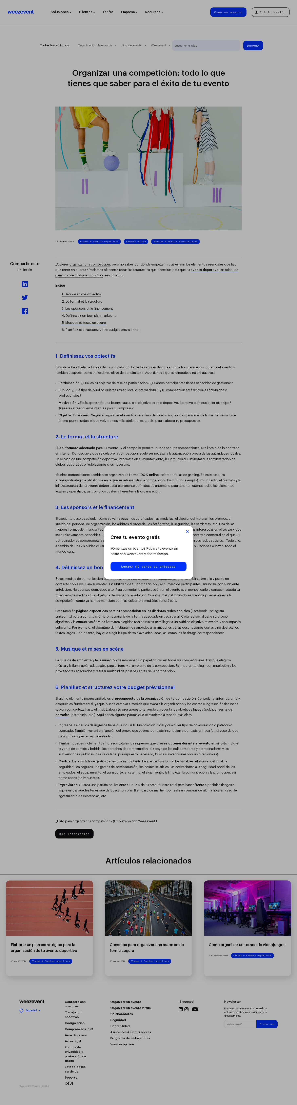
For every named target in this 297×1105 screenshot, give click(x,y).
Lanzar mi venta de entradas (148, 566)
